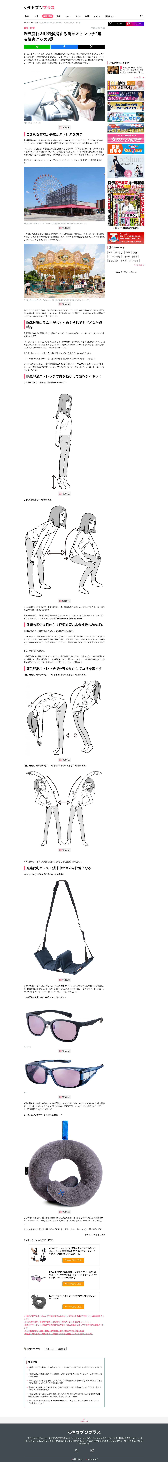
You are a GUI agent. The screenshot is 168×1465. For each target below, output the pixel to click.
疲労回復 (61, 1349)
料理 (87, 16)
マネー (67, 16)
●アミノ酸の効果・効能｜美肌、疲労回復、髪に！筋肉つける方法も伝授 (54, 1331)
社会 (36, 16)
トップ (26, 22)
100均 (128, 253)
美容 (58, 16)
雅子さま (119, 253)
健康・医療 (47, 16)
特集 (27, 16)
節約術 (123, 261)
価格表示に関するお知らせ (126, 272)
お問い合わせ (77, 1459)
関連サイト (110, 16)
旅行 (135, 253)
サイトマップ (92, 1459)
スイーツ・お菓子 (130, 257)
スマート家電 (114, 257)
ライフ (77, 16)
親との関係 (113, 261)
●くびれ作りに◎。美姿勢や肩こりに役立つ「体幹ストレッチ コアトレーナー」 (57, 1322)
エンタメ (97, 16)
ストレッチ (50, 1349)
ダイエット (133, 261)
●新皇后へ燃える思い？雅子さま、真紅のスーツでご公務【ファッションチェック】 (58, 1334)
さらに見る (138, 77)
